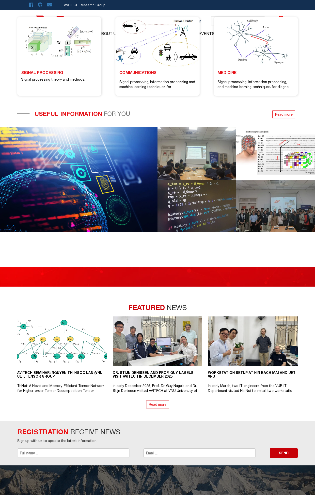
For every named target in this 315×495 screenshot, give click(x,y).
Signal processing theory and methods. (53, 79)
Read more (284, 114)
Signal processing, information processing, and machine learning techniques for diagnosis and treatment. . (255, 87)
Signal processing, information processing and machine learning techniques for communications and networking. (157, 87)
